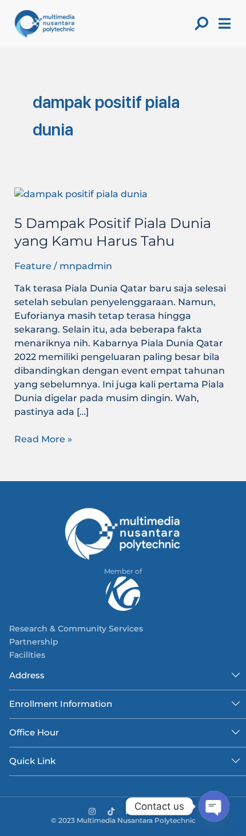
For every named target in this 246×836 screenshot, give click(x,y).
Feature (32, 266)
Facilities (27, 655)
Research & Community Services (76, 628)
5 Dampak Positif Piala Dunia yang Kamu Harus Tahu (112, 232)
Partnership (33, 642)
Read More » (43, 439)
